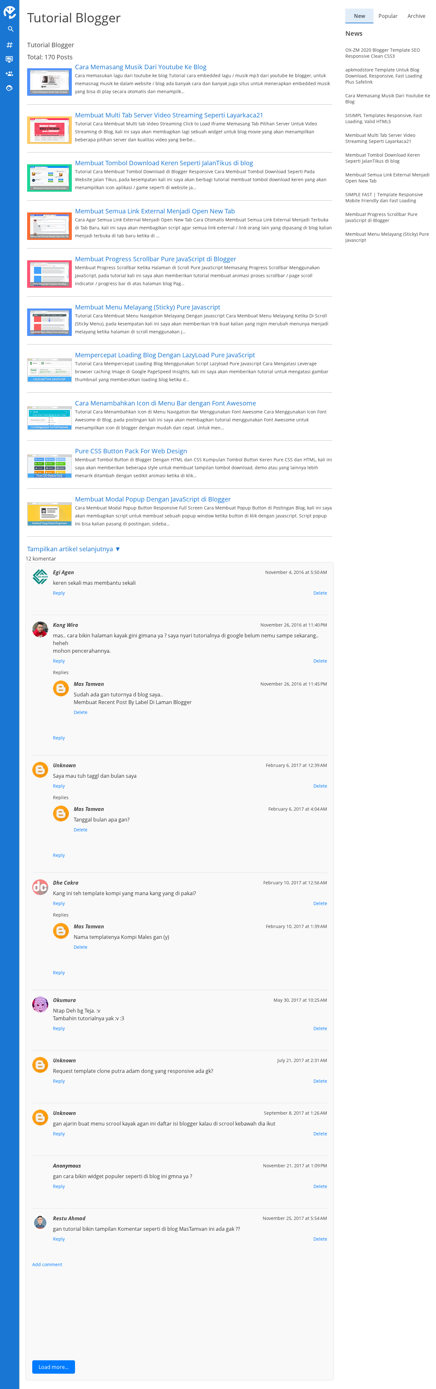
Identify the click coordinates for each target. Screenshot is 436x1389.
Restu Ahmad (69, 1218)
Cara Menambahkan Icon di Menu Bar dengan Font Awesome (165, 403)
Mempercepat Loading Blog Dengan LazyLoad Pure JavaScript (165, 355)
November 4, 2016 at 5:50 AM (296, 572)
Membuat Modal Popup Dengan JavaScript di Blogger (153, 499)
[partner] (9, 73)
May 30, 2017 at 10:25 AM (300, 1000)
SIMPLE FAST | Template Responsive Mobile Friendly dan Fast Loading (384, 198)
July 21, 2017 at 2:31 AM (302, 1060)
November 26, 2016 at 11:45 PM (293, 684)
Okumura (64, 1000)
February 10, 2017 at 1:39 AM (296, 926)
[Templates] (9, 59)
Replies (61, 672)
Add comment (47, 1264)
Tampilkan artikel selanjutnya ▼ (74, 549)
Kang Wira (65, 624)
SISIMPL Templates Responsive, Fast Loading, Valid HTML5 (383, 119)
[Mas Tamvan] (9, 12)
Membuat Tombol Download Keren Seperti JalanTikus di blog (164, 163)
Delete (320, 593)
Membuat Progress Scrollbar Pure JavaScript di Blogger (155, 259)
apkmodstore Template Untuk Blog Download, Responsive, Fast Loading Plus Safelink (383, 76)
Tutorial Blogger (74, 17)
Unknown (64, 765)
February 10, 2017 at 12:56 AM (295, 883)
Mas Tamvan (89, 683)
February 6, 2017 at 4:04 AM (297, 809)
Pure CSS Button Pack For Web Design (131, 451)
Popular (388, 15)
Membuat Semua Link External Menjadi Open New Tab (155, 211)
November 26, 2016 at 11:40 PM (293, 625)
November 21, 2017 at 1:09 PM (295, 1165)
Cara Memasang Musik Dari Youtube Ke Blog (141, 67)
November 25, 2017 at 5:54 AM (295, 1218)
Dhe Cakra (66, 882)
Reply (59, 593)
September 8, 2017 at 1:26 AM (295, 1113)
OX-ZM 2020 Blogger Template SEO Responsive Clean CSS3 (382, 53)
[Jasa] (9, 88)
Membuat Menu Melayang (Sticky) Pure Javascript (147, 307)
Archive (416, 15)
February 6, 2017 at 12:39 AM (296, 765)
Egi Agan (63, 572)
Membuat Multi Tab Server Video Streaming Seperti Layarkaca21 (169, 115)
